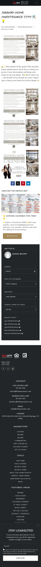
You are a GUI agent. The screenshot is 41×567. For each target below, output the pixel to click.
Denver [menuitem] (20, 493)
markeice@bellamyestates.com (20, 402)
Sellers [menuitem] (20, 438)
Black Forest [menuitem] (20, 508)
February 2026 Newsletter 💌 (13, 333)
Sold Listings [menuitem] (20, 464)
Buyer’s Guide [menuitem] (20, 467)
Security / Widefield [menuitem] (20, 514)
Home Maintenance (25, 27)
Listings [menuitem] (20, 432)
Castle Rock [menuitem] (20, 496)
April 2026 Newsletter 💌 (12, 327)
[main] (20, 175)
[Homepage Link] (16, 3)
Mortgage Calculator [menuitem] (20, 479)
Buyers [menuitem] (20, 435)
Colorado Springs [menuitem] (20, 502)
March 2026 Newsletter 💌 (12, 330)
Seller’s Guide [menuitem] (21, 470)
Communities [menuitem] (20, 441)
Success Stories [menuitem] (20, 447)
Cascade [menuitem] (20, 520)
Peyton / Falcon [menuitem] (20, 511)
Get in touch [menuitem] (20, 450)
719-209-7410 (20, 398)
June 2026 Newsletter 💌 (12, 321)
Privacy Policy (31, 553)
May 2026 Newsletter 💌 (12, 324)
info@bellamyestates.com (20, 409)
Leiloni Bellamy (9, 27)
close (38, 525)
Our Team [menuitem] (20, 461)
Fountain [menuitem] (21, 517)
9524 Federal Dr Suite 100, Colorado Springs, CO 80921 (20, 417)
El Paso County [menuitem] (20, 505)
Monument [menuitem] (20, 499)
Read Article (12, 236)
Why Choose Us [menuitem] (20, 444)
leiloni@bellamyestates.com (20, 391)
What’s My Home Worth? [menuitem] (20, 473)
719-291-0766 (20, 388)
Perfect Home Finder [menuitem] (20, 476)
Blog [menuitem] (20, 482)
